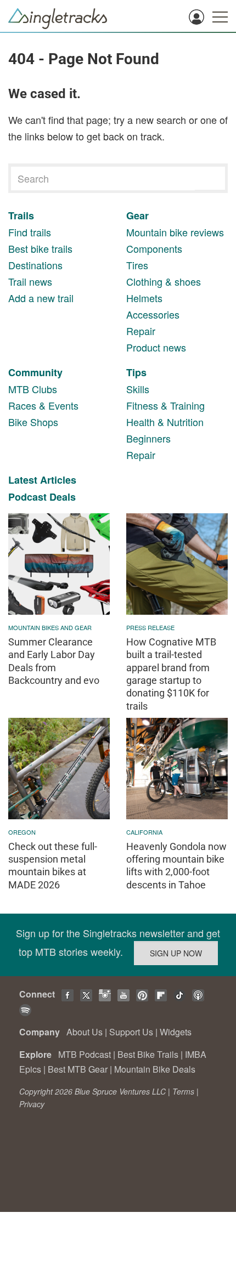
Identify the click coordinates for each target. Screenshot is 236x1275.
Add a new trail (41, 298)
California (144, 832)
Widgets (176, 1031)
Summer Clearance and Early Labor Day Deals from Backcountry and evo (53, 661)
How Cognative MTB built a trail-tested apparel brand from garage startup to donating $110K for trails (171, 674)
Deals (62, 497)
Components (154, 248)
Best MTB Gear (78, 1069)
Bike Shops (33, 422)
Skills (137, 389)
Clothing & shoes (163, 281)
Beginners (148, 438)
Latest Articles (42, 480)
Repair (140, 331)
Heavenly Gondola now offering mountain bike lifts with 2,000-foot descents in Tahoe (176, 866)
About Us (84, 1031)
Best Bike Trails (147, 1054)
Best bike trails (40, 248)
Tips (136, 372)
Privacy (31, 1103)
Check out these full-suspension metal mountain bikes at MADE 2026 (52, 866)
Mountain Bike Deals (154, 1069)
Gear (137, 215)
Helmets (144, 298)
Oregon (22, 832)
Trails (21, 215)
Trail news (30, 281)
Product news (156, 347)
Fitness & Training (165, 405)
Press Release (150, 627)
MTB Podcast (84, 1054)
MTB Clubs (32, 389)
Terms (183, 1091)
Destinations (35, 265)
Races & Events (43, 405)
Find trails (29, 232)
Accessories (152, 314)
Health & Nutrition (165, 422)
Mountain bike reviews (175, 232)
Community (35, 372)
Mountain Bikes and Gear (50, 627)
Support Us (131, 1031)
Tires (137, 265)
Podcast (27, 497)
